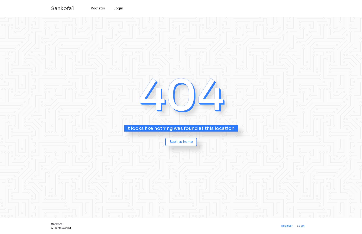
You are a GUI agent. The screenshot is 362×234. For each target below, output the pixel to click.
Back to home (181, 142)
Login (118, 8)
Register (98, 8)
